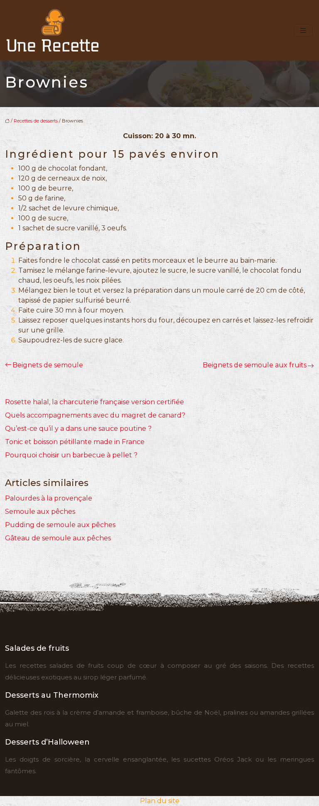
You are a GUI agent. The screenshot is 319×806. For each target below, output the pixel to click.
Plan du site (159, 801)
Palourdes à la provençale (48, 498)
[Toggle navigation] (303, 30)
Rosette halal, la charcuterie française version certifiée (94, 402)
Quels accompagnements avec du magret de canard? (95, 415)
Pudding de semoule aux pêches (60, 525)
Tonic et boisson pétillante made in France (75, 442)
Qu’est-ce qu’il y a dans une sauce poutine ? (78, 428)
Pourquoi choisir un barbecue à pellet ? (71, 455)
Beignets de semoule (47, 365)
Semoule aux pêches (40, 511)
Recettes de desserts (36, 121)
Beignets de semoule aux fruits (255, 365)
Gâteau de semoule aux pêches (58, 538)
